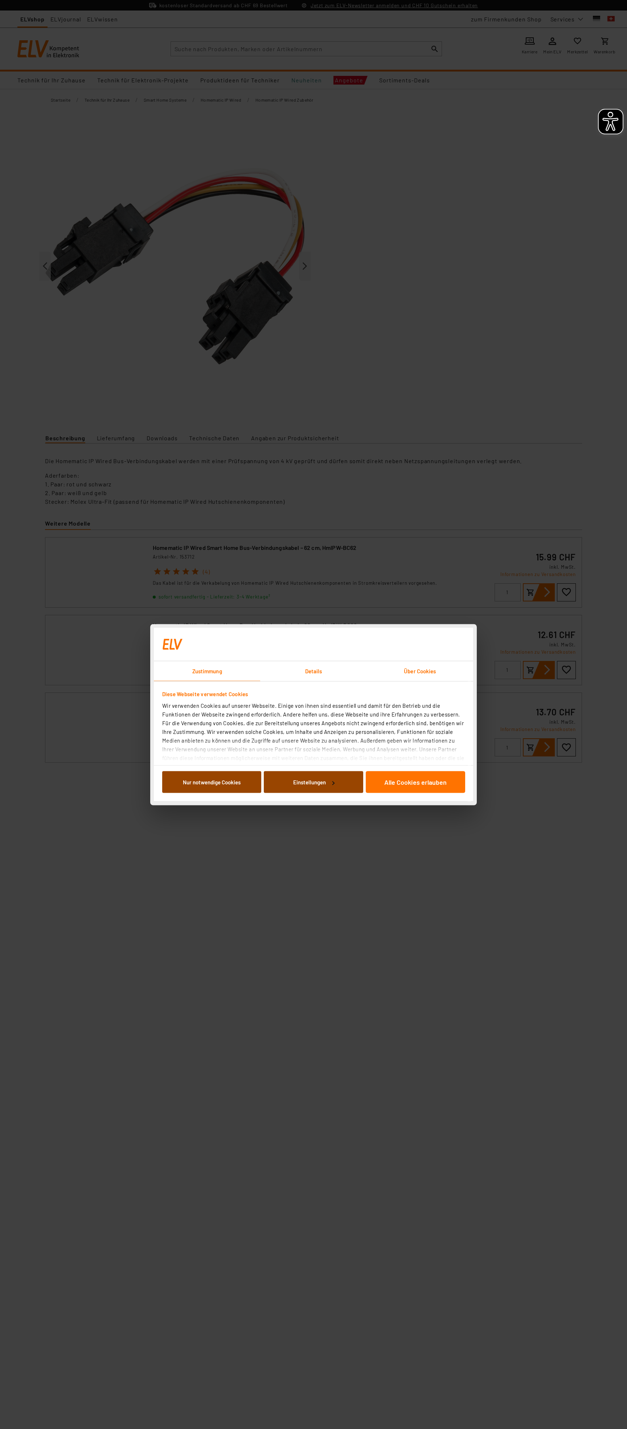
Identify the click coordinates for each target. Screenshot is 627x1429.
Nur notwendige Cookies (212, 782)
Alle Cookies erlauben (415, 782)
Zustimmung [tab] (207, 670)
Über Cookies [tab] (420, 670)
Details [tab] (313, 670)
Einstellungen (309, 782)
